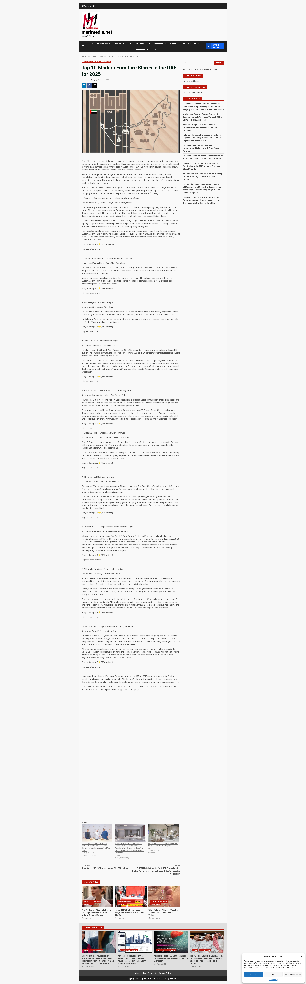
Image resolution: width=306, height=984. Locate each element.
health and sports (141, 43)
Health (86, 950)
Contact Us (152, 973)
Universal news (102, 43)
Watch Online (216, 46)
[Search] (203, 46)
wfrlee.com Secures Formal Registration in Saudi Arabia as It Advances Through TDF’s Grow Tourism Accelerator (202, 117)
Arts (196, 43)
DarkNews (162, 978)
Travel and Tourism (121, 43)
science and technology (179, 43)
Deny (273, 974)
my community (140, 49)
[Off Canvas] (83, 46)
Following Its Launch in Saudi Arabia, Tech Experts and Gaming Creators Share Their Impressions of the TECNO (202, 138)
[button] (301, 956)
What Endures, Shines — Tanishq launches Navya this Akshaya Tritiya (164, 896)
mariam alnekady (88, 80)
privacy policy (273, 980)
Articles (195, 950)
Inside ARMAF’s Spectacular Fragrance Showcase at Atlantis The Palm (131, 896)
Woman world (159, 43)
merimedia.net (97, 32)
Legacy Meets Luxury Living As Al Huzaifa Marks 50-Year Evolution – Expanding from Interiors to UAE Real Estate (96, 846)
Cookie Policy (165, 973)
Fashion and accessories (90, 61)
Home (90, 43)
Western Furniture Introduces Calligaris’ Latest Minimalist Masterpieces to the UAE (163, 845)
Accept (253, 974)
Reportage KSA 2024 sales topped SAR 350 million (105, 866)
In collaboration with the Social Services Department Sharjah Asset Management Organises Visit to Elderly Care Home (201, 200)
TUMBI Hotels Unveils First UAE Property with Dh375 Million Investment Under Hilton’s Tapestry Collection (156, 869)
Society (134, 950)
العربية (154, 49)
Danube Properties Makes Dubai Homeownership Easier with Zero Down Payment (201, 148)
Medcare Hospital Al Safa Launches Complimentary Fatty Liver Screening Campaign (200, 127)
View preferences (293, 974)
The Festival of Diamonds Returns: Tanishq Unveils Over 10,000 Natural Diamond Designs (97, 896)
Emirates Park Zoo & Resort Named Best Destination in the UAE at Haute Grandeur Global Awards (201, 166)
